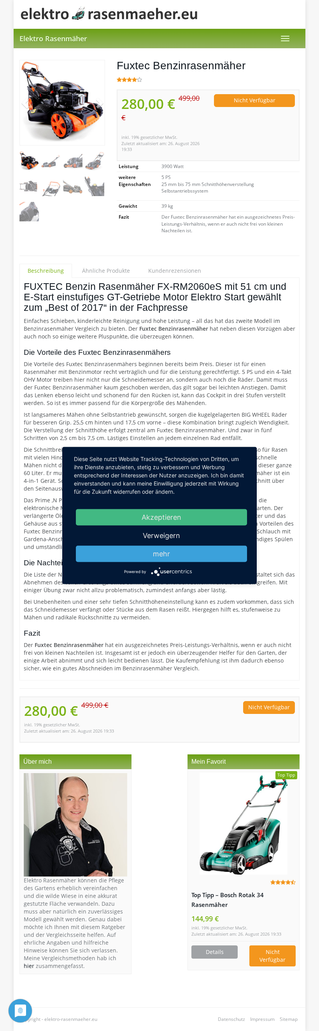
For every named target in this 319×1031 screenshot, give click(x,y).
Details (215, 952)
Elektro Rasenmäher (53, 38)
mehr (161, 554)
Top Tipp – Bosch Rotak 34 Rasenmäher (227, 900)
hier (29, 966)
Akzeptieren (161, 517)
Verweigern (161, 535)
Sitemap (289, 1019)
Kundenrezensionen (174, 270)
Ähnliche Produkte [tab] (106, 270)
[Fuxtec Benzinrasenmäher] (62, 102)
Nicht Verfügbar (254, 100)
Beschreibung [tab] (46, 270)
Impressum (262, 1019)
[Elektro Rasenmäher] (110, 14)
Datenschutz (231, 1019)
